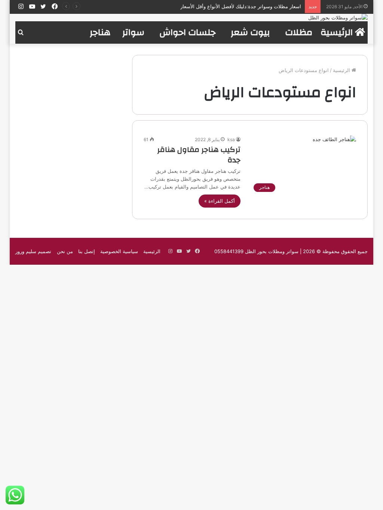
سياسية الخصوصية (119, 251)
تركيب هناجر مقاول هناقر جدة (198, 155)
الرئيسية (338, 32)
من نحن (65, 251)
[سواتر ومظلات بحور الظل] (338, 17)
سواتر (133, 32)
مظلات (298, 32)
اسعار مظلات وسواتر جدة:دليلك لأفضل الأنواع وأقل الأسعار (240, 6)
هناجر (100, 32)
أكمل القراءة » (219, 201)
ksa (231, 139)
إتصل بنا (86, 251)
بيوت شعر (250, 32)
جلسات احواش (187, 32)
